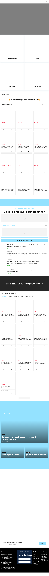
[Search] (47, 1)
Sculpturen (9, 242)
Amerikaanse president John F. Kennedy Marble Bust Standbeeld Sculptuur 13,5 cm (24, 126)
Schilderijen (9, 251)
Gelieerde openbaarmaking (45, 560)
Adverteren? (36, 561)
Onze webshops (35, 564)
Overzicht (35, 556)
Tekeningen (9, 259)
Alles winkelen (36, 558)
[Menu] (1, 1)
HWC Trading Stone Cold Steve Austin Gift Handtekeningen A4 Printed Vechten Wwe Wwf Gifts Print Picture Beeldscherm (40, 148)
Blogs (34, 560)
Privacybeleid (44, 554)
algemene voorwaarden (44, 557)
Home (34, 554)
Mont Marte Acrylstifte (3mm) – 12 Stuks (24, 168)
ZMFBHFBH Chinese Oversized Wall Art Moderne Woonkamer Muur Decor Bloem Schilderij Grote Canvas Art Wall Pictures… (8, 169)
